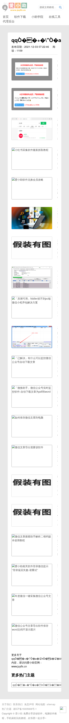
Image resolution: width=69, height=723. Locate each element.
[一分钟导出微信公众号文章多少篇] (32, 525)
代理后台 (9, 21)
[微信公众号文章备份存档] (32, 495)
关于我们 (6, 704)
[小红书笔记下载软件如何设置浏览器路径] (32, 79)
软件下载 (20, 16)
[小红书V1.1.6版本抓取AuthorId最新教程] (32, 139)
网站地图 (40, 704)
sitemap (51, 704)
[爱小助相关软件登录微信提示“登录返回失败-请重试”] (32, 585)
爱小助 (18, 713)
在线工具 (55, 16)
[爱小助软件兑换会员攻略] (32, 198)
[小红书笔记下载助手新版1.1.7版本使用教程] (32, 109)
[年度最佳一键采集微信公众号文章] (32, 614)
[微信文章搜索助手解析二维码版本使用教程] (32, 555)
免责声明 (29, 704)
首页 (6, 16)
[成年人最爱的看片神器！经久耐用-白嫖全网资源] (32, 258)
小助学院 (37, 16)
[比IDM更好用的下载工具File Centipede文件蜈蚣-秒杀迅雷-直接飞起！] (32, 287)
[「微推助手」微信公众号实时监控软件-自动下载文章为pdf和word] (32, 406)
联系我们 (18, 704)
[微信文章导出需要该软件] (32, 466)
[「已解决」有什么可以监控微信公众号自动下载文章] (32, 376)
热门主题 (6, 709)
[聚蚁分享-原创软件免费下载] (14, 7)
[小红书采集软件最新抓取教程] (32, 168)
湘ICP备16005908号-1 (25, 709)
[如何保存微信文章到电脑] (32, 436)
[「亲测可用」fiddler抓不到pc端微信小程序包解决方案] (32, 317)
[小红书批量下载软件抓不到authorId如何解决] (32, 347)
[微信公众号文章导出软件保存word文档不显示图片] (32, 644)
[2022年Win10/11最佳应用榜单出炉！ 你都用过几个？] (32, 228)
